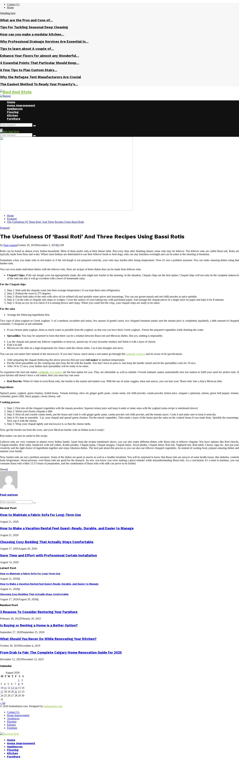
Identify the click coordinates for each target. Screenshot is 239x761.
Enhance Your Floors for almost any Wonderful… (39, 56)
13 (12, 687)
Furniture (13, 118)
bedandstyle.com (53, 706)
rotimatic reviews (135, 353)
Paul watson (10, 245)
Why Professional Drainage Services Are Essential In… (44, 42)
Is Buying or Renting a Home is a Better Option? (39, 625)
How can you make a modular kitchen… (32, 34)
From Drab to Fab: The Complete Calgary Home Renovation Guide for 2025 (61, 652)
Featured (5, 227)
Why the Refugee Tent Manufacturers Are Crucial (40, 77)
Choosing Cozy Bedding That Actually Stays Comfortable (46, 542)
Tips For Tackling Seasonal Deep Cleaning (34, 27)
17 (2, 691)
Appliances (15, 108)
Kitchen (12, 115)
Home (10, 7)
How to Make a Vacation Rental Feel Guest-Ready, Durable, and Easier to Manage (67, 528)
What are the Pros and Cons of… (26, 20)
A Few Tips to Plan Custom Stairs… (28, 70)
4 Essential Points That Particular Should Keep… (39, 63)
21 (16, 691)
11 (5, 687)
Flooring (13, 112)
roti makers (56, 372)
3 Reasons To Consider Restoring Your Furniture (39, 612)
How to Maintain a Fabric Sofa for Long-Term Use (40, 515)
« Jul (2, 703)
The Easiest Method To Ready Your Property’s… (39, 84)
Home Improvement (21, 105)
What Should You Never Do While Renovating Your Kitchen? (48, 639)
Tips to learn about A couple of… (27, 49)
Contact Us (13, 4)
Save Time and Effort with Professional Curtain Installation (48, 555)
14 (16, 687)
